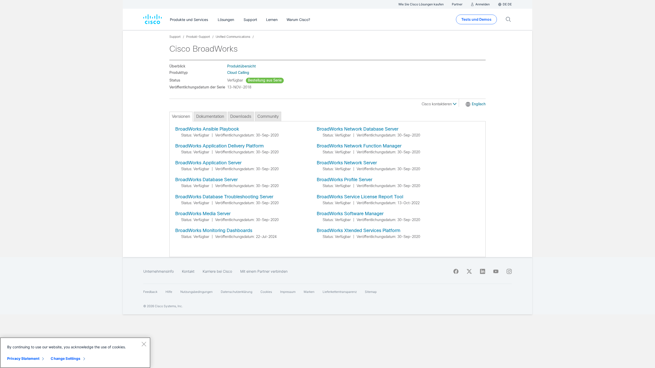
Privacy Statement (23, 358)
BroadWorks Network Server (347, 162)
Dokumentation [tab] (210, 116)
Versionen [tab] (181, 116)
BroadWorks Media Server (203, 213)
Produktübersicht (241, 66)
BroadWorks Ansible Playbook (207, 129)
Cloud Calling (238, 73)
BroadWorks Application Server (208, 162)
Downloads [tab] (240, 116)
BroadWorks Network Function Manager (359, 145)
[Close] (143, 344)
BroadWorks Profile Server (344, 179)
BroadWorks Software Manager (350, 213)
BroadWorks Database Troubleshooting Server (224, 196)
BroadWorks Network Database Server (357, 129)
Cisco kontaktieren (437, 104)
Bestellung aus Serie (265, 80)
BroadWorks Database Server (206, 179)
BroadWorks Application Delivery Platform (219, 145)
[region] (75, 352)
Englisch (479, 104)
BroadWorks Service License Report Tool (360, 196)
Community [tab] (268, 116)
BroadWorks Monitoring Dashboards (213, 230)
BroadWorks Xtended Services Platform (358, 230)
